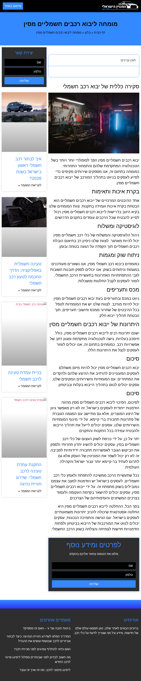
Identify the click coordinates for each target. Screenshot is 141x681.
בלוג (88, 32)
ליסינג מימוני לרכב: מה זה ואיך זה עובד (45, 670)
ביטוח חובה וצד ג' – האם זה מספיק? (46, 628)
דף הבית (99, 32)
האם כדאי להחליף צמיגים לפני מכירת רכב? (42, 649)
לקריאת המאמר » (29, 185)
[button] (62, 6)
